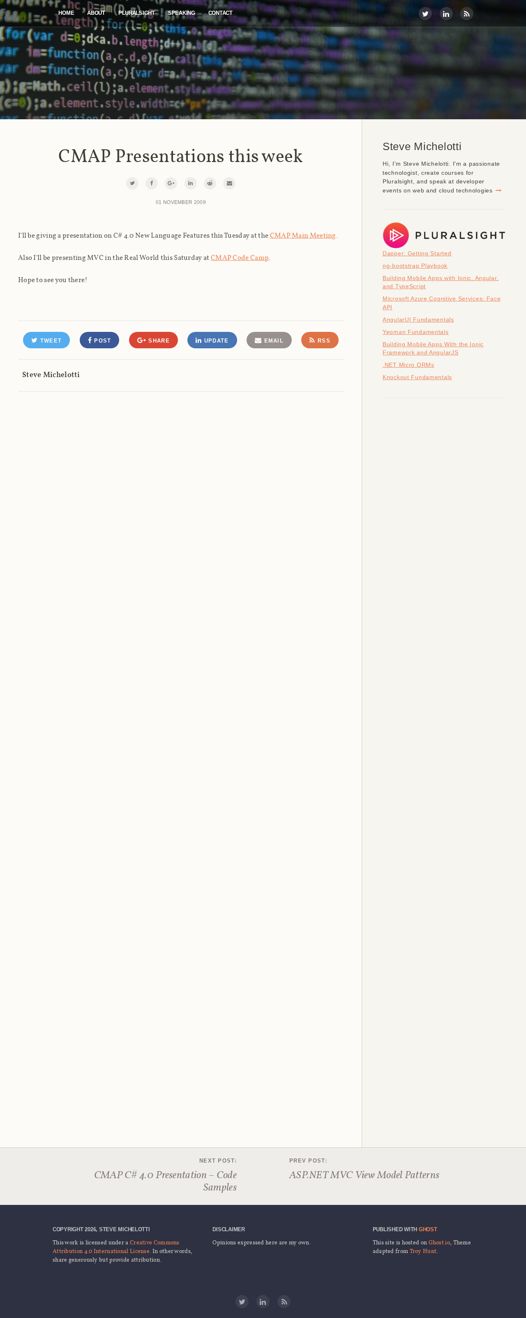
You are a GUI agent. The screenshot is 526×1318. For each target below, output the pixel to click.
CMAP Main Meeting (303, 235)
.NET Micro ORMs (408, 364)
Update (215, 341)
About (96, 13)
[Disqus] (181, 495)
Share (158, 341)
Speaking (181, 13)
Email (273, 341)
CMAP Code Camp (240, 257)
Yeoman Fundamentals (416, 332)
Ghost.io (439, 1242)
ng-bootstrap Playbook (415, 265)
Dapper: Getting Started (417, 253)
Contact (220, 13)
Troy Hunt (423, 1251)
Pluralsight (136, 13)
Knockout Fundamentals (417, 377)
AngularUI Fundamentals (418, 319)
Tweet (50, 341)
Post (101, 341)
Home (66, 13)
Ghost (428, 1229)
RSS (323, 341)
